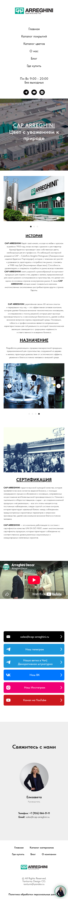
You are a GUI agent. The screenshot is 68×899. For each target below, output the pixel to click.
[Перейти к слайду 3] (37, 694)
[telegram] (26, 92)
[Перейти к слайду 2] (34, 694)
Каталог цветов (34, 44)
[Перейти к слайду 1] (31, 694)
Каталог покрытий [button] (34, 36)
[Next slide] (58, 666)
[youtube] (34, 92)
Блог (34, 58)
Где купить (34, 66)
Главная (34, 29)
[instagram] (42, 92)
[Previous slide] (9, 666)
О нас (34, 51)
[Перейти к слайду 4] (39, 881)
